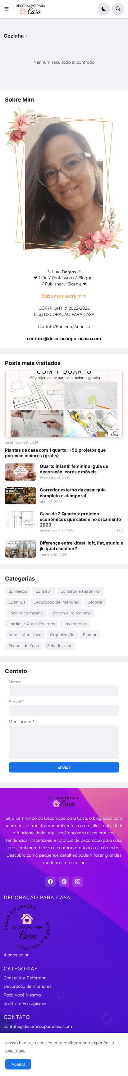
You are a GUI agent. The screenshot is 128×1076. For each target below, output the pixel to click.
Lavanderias (75, 623)
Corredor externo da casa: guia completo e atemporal (73, 492)
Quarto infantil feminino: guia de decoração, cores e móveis (74, 468)
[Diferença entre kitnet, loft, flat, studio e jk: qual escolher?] (20, 549)
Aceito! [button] (18, 1064)
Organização (62, 634)
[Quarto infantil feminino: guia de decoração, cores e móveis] (20, 472)
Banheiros (17, 591)
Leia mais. (15, 1050)
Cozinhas (16, 602)
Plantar (90, 634)
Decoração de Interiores (56, 602)
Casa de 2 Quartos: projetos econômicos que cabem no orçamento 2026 (80, 519)
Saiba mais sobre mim (64, 296)
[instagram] (77, 882)
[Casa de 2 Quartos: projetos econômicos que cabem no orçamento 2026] (20, 519)
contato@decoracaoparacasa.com (38, 1026)
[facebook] (50, 882)
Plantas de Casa (23, 645)
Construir (43, 591)
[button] (8, 9)
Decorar (95, 602)
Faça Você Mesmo (22, 995)
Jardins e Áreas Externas (31, 623)
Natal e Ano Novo (25, 634)
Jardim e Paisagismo (71, 612)
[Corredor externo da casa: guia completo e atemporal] (20, 495)
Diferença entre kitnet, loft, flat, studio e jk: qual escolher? (81, 545)
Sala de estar (59, 645)
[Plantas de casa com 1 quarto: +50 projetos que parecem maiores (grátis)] (64, 404)
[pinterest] (64, 882)
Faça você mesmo (25, 612)
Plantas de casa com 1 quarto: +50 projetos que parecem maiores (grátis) (55, 452)
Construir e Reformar (80, 591)
